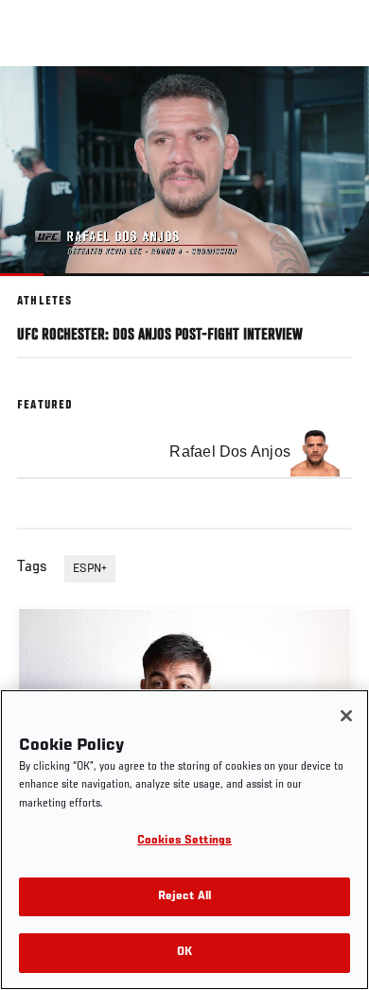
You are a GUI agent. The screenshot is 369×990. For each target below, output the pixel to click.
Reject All (184, 897)
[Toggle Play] (39, 287)
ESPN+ (90, 569)
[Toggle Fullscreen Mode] (330, 287)
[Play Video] (185, 171)
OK (184, 953)
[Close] (346, 716)
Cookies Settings (184, 841)
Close (334, 102)
